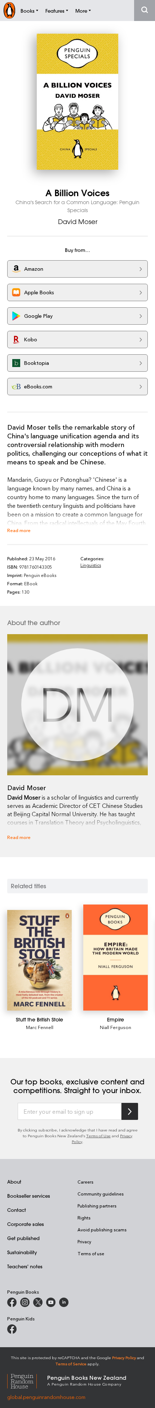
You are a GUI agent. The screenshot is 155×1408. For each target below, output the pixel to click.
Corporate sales (25, 1224)
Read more (19, 530)
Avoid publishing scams (102, 1229)
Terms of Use (98, 1136)
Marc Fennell (39, 1027)
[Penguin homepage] (9, 10)
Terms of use (91, 1253)
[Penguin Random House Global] (27, 1380)
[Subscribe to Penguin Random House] (129, 1111)
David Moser (77, 221)
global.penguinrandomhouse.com (46, 1397)
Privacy (84, 1241)
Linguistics (90, 565)
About (14, 1182)
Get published (23, 1238)
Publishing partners (97, 1205)
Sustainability (22, 1252)
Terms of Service (71, 1364)
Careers (85, 1182)
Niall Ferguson (115, 1027)
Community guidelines (101, 1193)
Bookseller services (28, 1196)
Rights (84, 1217)
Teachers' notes (25, 1266)
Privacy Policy (124, 1357)
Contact (16, 1210)
